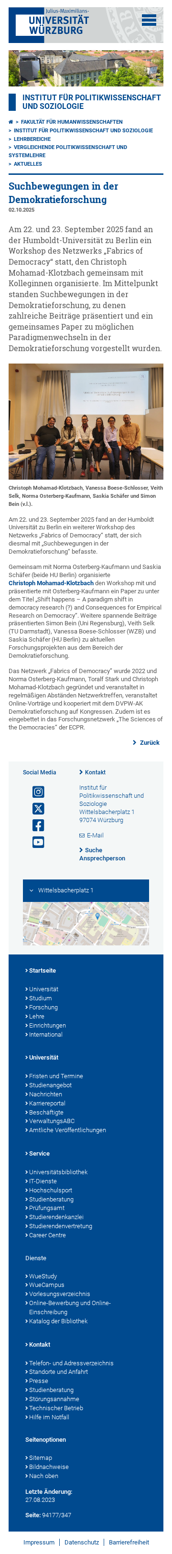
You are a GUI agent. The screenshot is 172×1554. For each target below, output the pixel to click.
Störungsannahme (54, 1399)
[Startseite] (11, 122)
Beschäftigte (46, 1112)
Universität (43, 989)
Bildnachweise (49, 1466)
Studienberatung (51, 1199)
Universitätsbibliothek (58, 1172)
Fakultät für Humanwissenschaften (72, 122)
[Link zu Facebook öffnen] (34, 825)
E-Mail (95, 835)
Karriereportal (47, 1103)
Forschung (43, 1007)
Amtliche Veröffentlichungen (67, 1130)
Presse (38, 1380)
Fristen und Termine (56, 1076)
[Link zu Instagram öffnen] (34, 792)
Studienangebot (50, 1085)
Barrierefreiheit (129, 1542)
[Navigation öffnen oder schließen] (149, 20)
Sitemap (40, 1457)
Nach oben (43, 1475)
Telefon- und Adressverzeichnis (71, 1363)
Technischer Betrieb (56, 1408)
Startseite (42, 970)
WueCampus (46, 1284)
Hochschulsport (50, 1190)
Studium (40, 998)
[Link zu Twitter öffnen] (34, 809)
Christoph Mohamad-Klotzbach (51, 583)
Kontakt (95, 772)
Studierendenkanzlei (56, 1217)
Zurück (149, 742)
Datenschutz (81, 1542)
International (46, 1034)
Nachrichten (45, 1094)
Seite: (33, 1515)
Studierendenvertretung (60, 1226)
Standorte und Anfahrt (58, 1371)
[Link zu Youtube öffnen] (34, 842)
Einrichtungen (47, 1025)
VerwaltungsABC (52, 1121)
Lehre (36, 1016)
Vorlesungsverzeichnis (59, 1293)
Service (39, 1153)
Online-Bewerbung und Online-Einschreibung (70, 1307)
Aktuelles (28, 164)
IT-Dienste (43, 1181)
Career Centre (47, 1235)
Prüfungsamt (46, 1207)
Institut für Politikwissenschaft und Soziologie (83, 131)
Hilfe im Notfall (49, 1417)
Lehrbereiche (32, 139)
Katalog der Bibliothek (58, 1321)
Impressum (38, 1542)
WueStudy (43, 1276)
